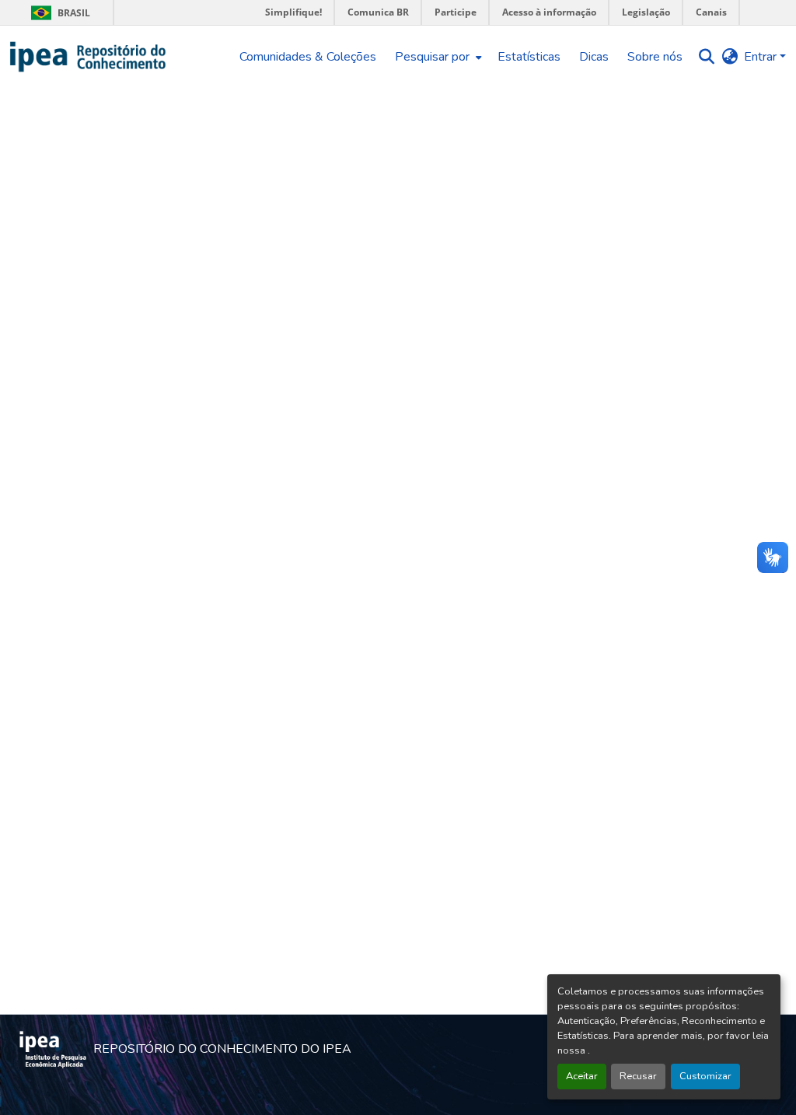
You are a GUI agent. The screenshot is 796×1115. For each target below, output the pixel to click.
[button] (88, 56)
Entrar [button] (762, 56)
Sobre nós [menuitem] (655, 56)
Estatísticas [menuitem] (529, 56)
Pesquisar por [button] (432, 56)
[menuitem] (437, 57)
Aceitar (582, 1076)
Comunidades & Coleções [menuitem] (307, 56)
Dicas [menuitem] (594, 56)
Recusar (638, 1076)
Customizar (705, 1076)
